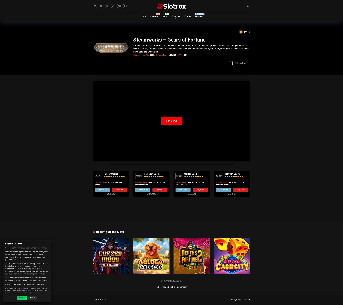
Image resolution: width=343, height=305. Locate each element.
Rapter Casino (111, 174)
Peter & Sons (241, 63)
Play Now (119, 190)
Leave (32, 298)
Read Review (102, 190)
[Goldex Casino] (179, 178)
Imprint (247, 300)
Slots (164, 16)
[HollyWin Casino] (219, 178)
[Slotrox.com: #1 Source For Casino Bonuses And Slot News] (171, 6)
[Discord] (119, 6)
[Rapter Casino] (98, 178)
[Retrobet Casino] (138, 178)
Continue (22, 298)
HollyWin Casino (232, 174)
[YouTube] (101, 6)
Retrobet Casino (152, 174)
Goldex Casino (191, 174)
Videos (187, 16)
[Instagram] (107, 6)
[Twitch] (113, 6)
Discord (199, 16)
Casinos (154, 16)
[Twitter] (95, 6)
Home (143, 16)
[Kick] (125, 6)
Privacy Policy (236, 300)
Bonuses (176, 16)
